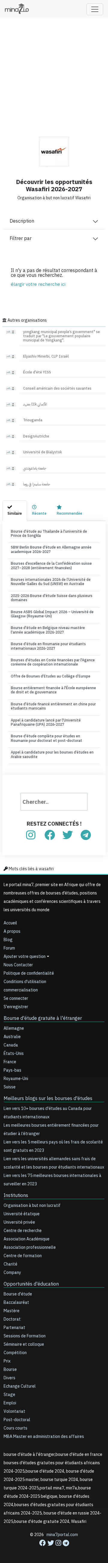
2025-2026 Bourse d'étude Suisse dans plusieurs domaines (51, 598)
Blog (8, 940)
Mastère (12, 1311)
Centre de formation (23, 1256)
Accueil (10, 923)
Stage (9, 1395)
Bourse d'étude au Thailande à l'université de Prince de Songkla (49, 533)
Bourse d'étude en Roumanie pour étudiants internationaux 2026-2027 (48, 646)
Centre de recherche (23, 1231)
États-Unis (14, 1053)
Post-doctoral (17, 1420)
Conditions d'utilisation (25, 982)
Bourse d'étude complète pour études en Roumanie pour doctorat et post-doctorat (46, 738)
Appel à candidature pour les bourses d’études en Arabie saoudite (52, 754)
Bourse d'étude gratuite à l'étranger (43, 1018)
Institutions (16, 1195)
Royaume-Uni (16, 1079)
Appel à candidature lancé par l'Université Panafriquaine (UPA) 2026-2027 (46, 722)
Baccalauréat (16, 1302)
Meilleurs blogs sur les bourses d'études (48, 1098)
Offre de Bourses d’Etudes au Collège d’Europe (50, 676)
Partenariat (14, 1327)
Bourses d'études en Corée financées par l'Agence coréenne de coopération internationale (53, 662)
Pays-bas (12, 1070)
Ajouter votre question (25, 956)
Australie (12, 1037)
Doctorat (12, 1319)
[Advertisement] (54, 73)
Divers (9, 1378)
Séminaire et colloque (24, 1344)
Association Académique (27, 1239)
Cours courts (15, 1428)
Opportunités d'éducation (31, 1284)
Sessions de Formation (25, 1336)
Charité (10, 1264)
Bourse (10, 1369)
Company (12, 1272)
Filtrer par (21, 238)
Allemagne (14, 1028)
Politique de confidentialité (29, 973)
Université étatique (22, 1214)
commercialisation (21, 990)
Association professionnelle (30, 1247)
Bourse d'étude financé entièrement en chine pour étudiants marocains (53, 706)
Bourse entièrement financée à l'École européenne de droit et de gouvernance (53, 690)
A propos (12, 931)
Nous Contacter (18, 965)
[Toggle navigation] (94, 9)
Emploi (10, 1403)
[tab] (14, 510)
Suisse (10, 1087)
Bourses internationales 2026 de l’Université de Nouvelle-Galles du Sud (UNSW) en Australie (51, 582)
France (10, 1062)
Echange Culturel (20, 1386)
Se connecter (16, 998)
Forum (9, 948)
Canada (11, 1045)
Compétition (15, 1353)
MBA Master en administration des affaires (44, 1436)
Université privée (19, 1222)
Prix (7, 1361)
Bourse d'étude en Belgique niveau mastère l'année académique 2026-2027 (48, 630)
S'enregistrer (16, 1007)
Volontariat (14, 1411)
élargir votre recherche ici (38, 284)
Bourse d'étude (18, 1294)
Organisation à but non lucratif (32, 1205)
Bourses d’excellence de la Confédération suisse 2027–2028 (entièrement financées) (51, 565)
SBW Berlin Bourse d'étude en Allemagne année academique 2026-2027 (51, 549)
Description (22, 221)
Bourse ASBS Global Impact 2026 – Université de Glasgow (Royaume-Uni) (52, 614)
